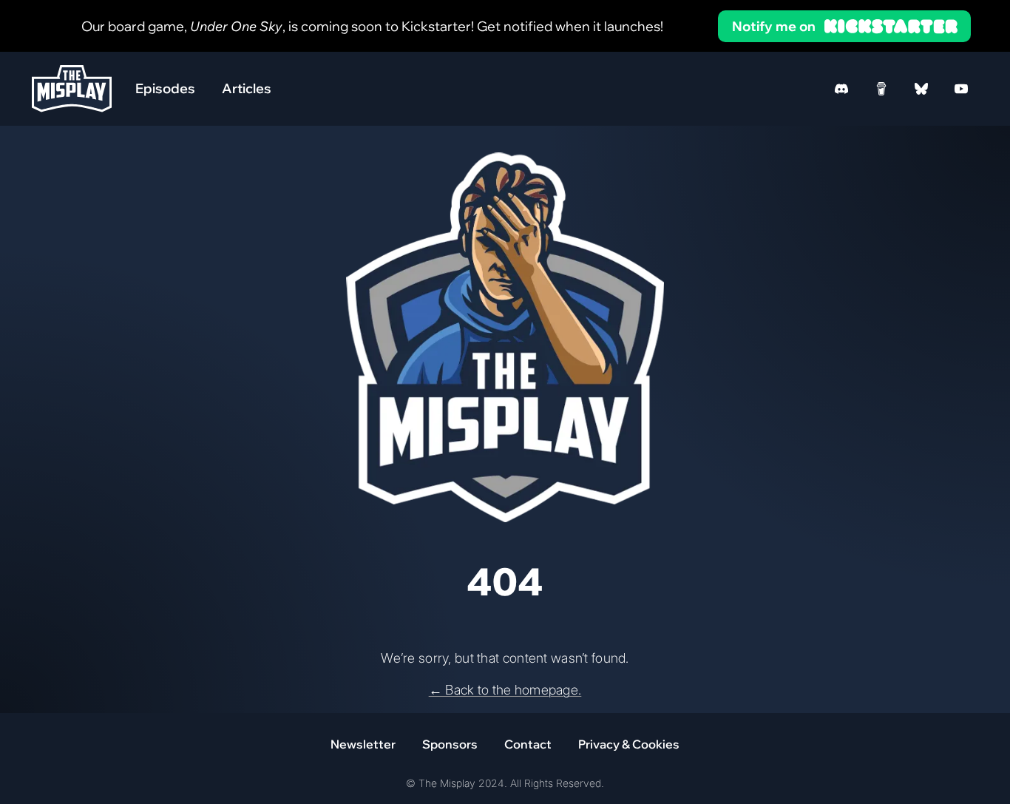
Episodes (165, 88)
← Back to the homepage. (505, 689)
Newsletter (363, 744)
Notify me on (774, 26)
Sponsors (450, 744)
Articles (246, 88)
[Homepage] (72, 88)
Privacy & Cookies (628, 744)
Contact (528, 744)
